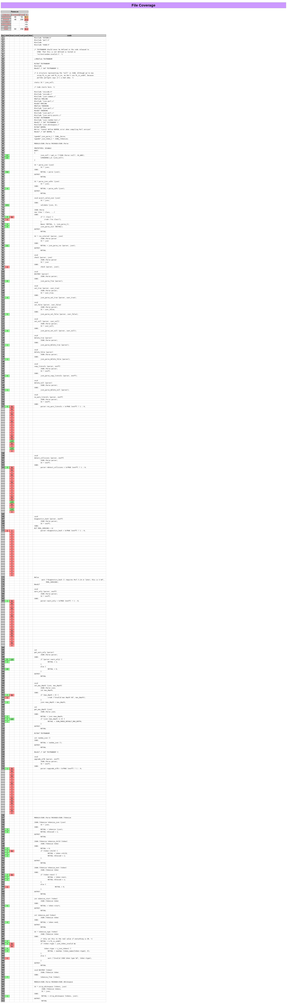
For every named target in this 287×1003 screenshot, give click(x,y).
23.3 (26, 20)
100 (11, 441)
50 (12, 217)
